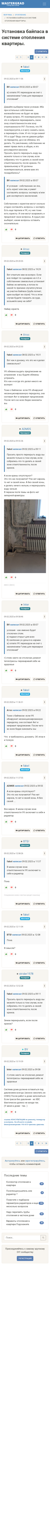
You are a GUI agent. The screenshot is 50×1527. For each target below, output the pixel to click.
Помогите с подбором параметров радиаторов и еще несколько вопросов (22, 1203)
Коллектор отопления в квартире (18, 1184)
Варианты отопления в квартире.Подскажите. (18, 1223)
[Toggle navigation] (44, 4)
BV (26, 1049)
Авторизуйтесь (12, 1160)
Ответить (42, 51)
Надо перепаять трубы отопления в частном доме (20, 1214)
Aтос (26, 249)
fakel (26, 66)
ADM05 (26, 429)
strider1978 (26, 973)
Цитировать (24, 238)
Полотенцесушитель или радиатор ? (19, 1193)
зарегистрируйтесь (35, 1160)
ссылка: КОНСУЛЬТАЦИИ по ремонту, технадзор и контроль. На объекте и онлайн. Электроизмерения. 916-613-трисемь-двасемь (24, 1122)
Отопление (20, 15)
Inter (26, 604)
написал (14, 87)
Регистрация (25, 1258)
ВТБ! (26, 841)
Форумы (7, 15)
